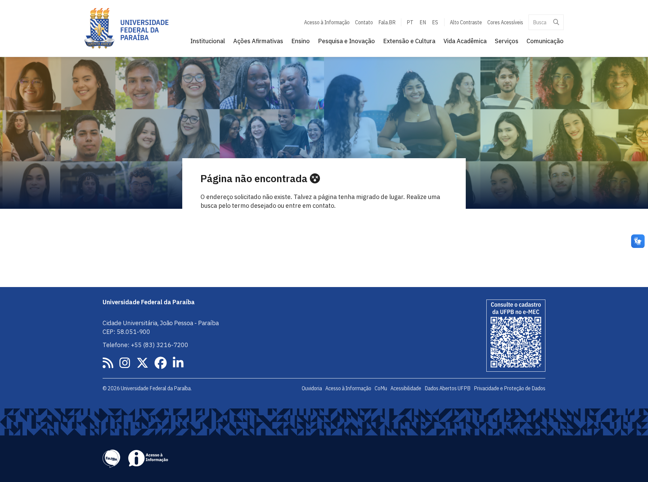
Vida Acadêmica (465, 41)
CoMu (381, 388)
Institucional (207, 41)
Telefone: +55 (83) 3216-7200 (145, 345)
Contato (364, 22)
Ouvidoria (312, 388)
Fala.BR (387, 22)
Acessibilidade (405, 388)
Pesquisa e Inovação (346, 41)
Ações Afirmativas (258, 41)
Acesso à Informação (327, 22)
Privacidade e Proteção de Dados (509, 388)
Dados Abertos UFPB (447, 388)
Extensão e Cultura (409, 41)
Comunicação (545, 41)
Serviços (506, 41)
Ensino (300, 41)
